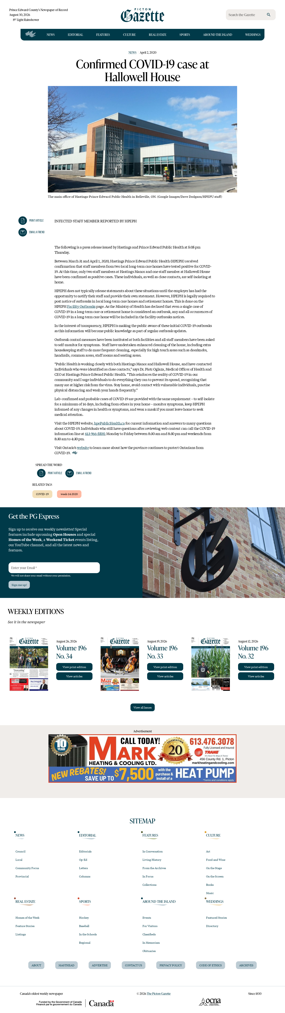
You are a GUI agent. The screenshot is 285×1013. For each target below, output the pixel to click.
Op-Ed (83, 860)
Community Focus (27, 868)
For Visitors (149, 926)
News (51, 35)
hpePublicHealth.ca (109, 423)
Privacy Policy (171, 965)
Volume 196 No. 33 (162, 651)
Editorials (85, 851)
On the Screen (215, 876)
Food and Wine (215, 860)
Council (20, 851)
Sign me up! (19, 585)
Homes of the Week (27, 917)
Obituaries (149, 951)
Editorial (75, 35)
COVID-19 (42, 494)
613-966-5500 (95, 433)
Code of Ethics (210, 965)
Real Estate (157, 35)
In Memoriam (151, 942)
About (36, 965)
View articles (74, 676)
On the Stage (214, 868)
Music (210, 893)
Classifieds (149, 934)
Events (146, 917)
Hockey (84, 917)
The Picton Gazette (159, 994)
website (83, 447)
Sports (185, 35)
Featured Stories (216, 917)
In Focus (147, 876)
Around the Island (217, 35)
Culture (129, 35)
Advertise (100, 965)
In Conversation (152, 851)
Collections (149, 885)
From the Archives (154, 868)
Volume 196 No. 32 (253, 651)
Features (103, 35)
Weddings (253, 35)
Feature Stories (25, 926)
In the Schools (88, 934)
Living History (151, 860)
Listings (21, 934)
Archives (246, 965)
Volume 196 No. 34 (71, 651)
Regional (84, 942)
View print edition (74, 667)
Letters (83, 868)
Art (208, 851)
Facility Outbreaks (81, 306)
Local (19, 860)
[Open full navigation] (30, 34)
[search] (268, 14)
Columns (84, 876)
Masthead (66, 965)
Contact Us (133, 965)
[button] (31, 220)
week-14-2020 (69, 494)
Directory (212, 926)
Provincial (22, 876)
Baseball (84, 926)
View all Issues (143, 707)
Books (210, 885)
